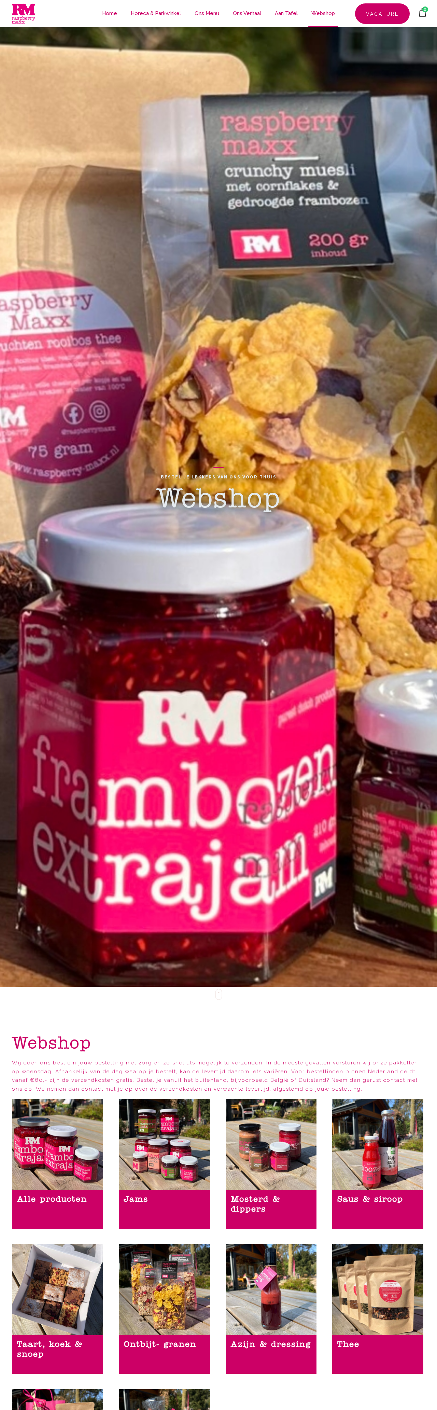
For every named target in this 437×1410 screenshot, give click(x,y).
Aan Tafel (286, 13)
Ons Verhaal (247, 13)
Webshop (323, 13)
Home (109, 13)
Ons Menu (207, 13)
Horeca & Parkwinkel (156, 13)
